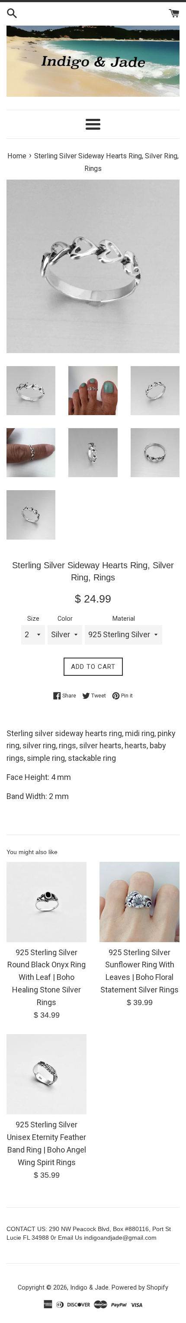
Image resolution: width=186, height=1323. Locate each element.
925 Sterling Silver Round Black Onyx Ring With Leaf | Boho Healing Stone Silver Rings (46, 977)
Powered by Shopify (140, 1287)
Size (33, 618)
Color (65, 618)
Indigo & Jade (89, 1287)
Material (123, 618)
